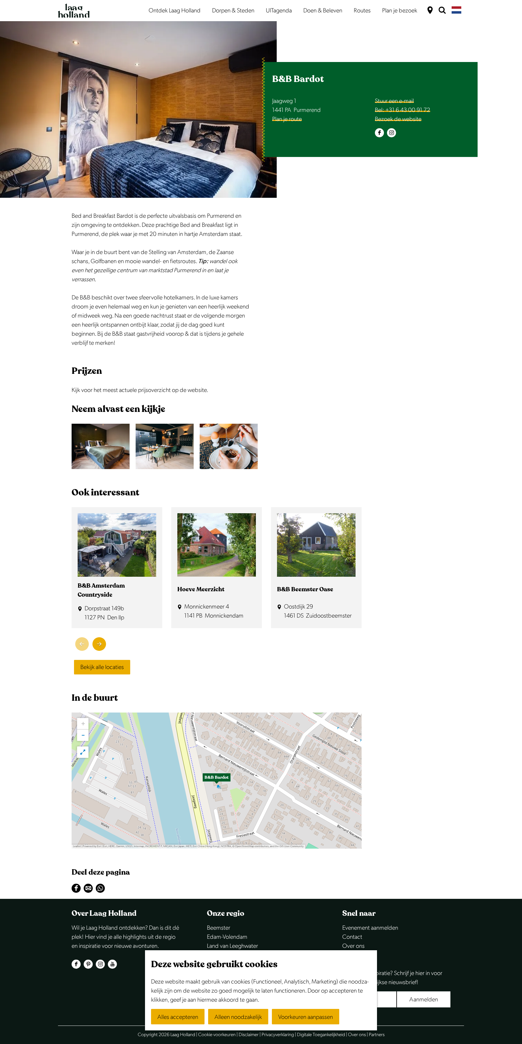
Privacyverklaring (278, 1035)
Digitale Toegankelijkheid (321, 1035)
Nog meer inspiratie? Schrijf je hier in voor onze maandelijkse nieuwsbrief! (392, 978)
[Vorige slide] (82, 644)
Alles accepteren (177, 1017)
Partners (377, 1035)
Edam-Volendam (227, 937)
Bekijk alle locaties (102, 667)
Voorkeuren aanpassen (305, 1017)
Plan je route (287, 119)
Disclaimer (249, 1035)
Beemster (218, 927)
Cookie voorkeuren (217, 1035)
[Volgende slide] (99, 644)
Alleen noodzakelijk (238, 1017)
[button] (216, 780)
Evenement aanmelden (370, 927)
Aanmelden (423, 999)
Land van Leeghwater (232, 946)
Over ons (353, 946)
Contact (352, 937)
